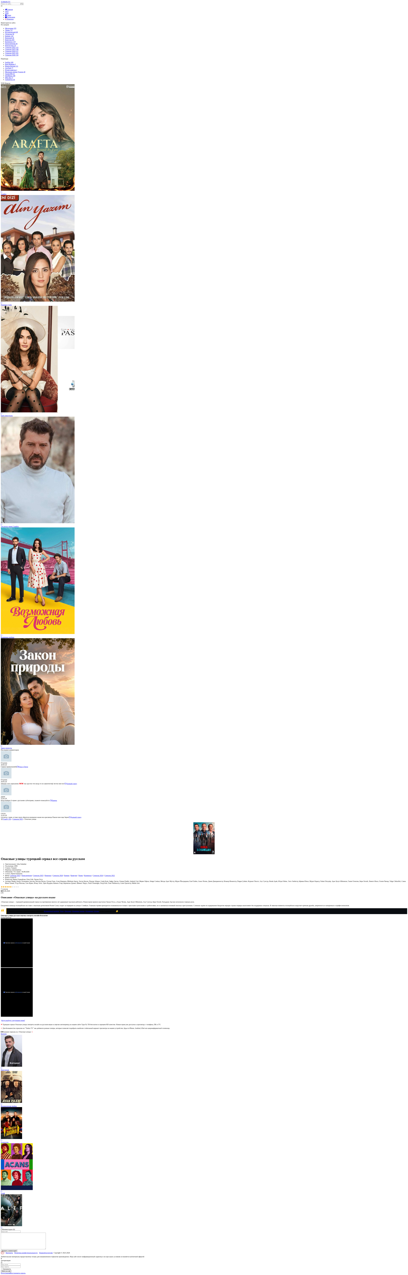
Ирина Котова (11, 66)
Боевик (9, 36)
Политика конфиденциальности (26, 1253)
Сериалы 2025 (11, 53)
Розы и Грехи (23, 767)
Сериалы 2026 (11, 55)
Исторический (11, 32)
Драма (9, 30)
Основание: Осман (92, 911)
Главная (10, 9)
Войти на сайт (6, 1271)
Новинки (9, 19)
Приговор (67, 911)
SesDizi (9, 62)
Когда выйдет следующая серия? (13, 1020)
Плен (62, 911)
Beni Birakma (10, 64)
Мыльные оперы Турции (15, 72)
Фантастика (10, 45)
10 (18, 887)
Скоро (9, 15)
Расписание (11, 17)
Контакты (9, 1253)
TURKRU (5, 2)
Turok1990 (10, 74)
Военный (9, 38)
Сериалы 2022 (11, 47)
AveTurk (9, 68)
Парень (54, 800)
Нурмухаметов (11, 70)
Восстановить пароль (18, 1273)
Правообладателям (46, 1253)
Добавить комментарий (9, 1251)
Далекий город (71, 784)
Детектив (9, 34)
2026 (6, 13)
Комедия (9, 40)
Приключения (11, 44)
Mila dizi (9, 78)
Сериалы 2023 (11, 49)
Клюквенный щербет (51, 911)
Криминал (10, 42)
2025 (6, 11)
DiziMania (10, 76)
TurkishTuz (10, 79)
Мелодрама (10, 28)
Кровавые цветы (78, 911)
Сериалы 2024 (11, 51)
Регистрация (5, 1273)
